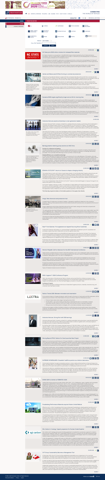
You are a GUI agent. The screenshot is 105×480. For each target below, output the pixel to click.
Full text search (36, 43)
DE (83, 18)
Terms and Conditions (9, 477)
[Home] (14, 14)
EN (85, 18)
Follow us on (86, 476)
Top (97, 476)
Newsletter (73, 18)
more (96, 69)
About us (18, 18)
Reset (52, 45)
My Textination (10, 18)
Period (39, 40)
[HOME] (26, 13)
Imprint (22, 477)
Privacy (17, 477)
